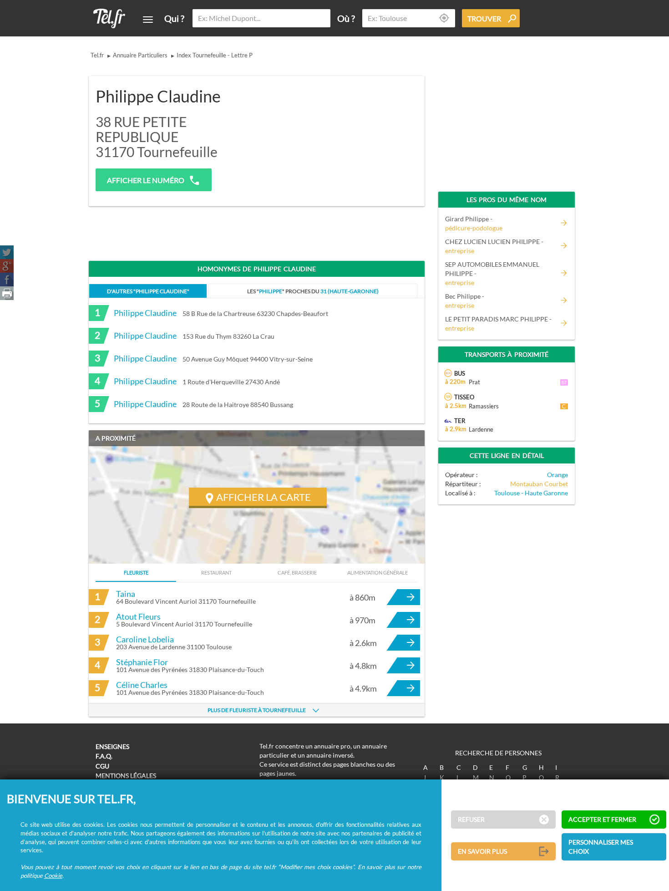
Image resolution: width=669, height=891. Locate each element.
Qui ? (174, 18)
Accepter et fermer (602, 819)
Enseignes (112, 746)
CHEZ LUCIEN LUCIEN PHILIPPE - (494, 246)
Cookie (53, 875)
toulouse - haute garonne (531, 493)
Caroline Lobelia (145, 639)
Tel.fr (97, 55)
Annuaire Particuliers (140, 55)
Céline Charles (141, 685)
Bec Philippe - (464, 300)
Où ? (346, 18)
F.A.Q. (104, 756)
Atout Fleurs (138, 616)
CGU (102, 766)
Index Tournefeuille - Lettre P (215, 55)
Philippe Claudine (145, 313)
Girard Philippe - (473, 223)
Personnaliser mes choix (600, 846)
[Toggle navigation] (147, 19)
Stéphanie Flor (142, 662)
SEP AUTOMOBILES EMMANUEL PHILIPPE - (492, 273)
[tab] (148, 291)
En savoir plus (482, 851)
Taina (125, 594)
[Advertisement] (346, 135)
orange (557, 475)
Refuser (471, 819)
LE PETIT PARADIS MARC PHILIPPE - (498, 323)
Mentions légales (126, 775)
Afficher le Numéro (145, 180)
